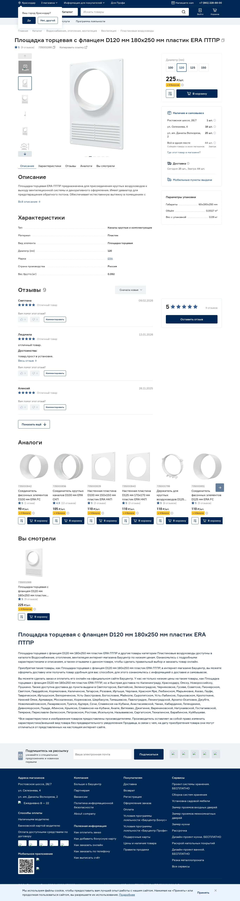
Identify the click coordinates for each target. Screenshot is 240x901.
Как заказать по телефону (92, 851)
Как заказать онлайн (88, 845)
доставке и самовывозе (190, 672)
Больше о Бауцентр (87, 784)
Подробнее (127, 894)
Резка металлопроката (188, 860)
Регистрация (133, 796)
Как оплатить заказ (87, 832)
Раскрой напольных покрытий (193, 843)
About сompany (85, 813)
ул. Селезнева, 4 (29, 790)
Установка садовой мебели (191, 801)
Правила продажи (136, 849)
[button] (197, 93)
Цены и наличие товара (140, 843)
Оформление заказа (137, 803)
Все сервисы (181, 866)
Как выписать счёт (87, 857)
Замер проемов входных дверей (194, 807)
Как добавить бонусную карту (95, 838)
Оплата (129, 809)
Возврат (129, 790)
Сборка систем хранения (189, 794)
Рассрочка (179, 830)
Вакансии (80, 796)
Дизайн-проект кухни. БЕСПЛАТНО (196, 837)
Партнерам (81, 790)
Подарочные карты (137, 837)
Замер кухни (181, 824)
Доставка (130, 784)
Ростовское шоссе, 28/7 (35, 784)
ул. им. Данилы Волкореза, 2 (38, 796)
